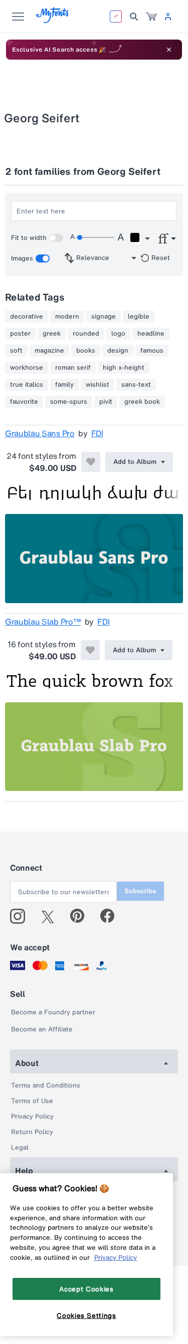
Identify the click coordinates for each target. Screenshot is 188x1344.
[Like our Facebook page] (111, 916)
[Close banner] (169, 50)
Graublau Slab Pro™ (43, 621)
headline (150, 334)
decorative (26, 317)
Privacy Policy (32, 1116)
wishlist (97, 385)
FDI (97, 433)
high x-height (123, 368)
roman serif (73, 368)
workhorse (26, 368)
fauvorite (24, 402)
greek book (142, 402)
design (117, 351)
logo (118, 334)
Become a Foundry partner (53, 1012)
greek (52, 334)
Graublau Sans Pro (40, 433)
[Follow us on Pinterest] (81, 916)
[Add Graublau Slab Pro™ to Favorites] (90, 650)
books (85, 351)
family (64, 385)
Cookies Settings (86, 1315)
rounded (86, 334)
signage (103, 317)
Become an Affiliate (42, 1029)
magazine (49, 351)
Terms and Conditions (45, 1085)
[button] (139, 239)
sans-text (136, 385)
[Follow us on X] (51, 916)
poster (20, 334)
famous (151, 351)
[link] (151, 17)
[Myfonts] (53, 20)
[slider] (95, 237)
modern (67, 317)
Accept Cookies (86, 1289)
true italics (26, 385)
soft (16, 351)
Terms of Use (32, 1101)
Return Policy (32, 1132)
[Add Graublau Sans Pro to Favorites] (90, 462)
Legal (20, 1147)
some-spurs (68, 402)
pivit (105, 402)
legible (138, 317)
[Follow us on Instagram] (21, 916)
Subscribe (140, 891)
